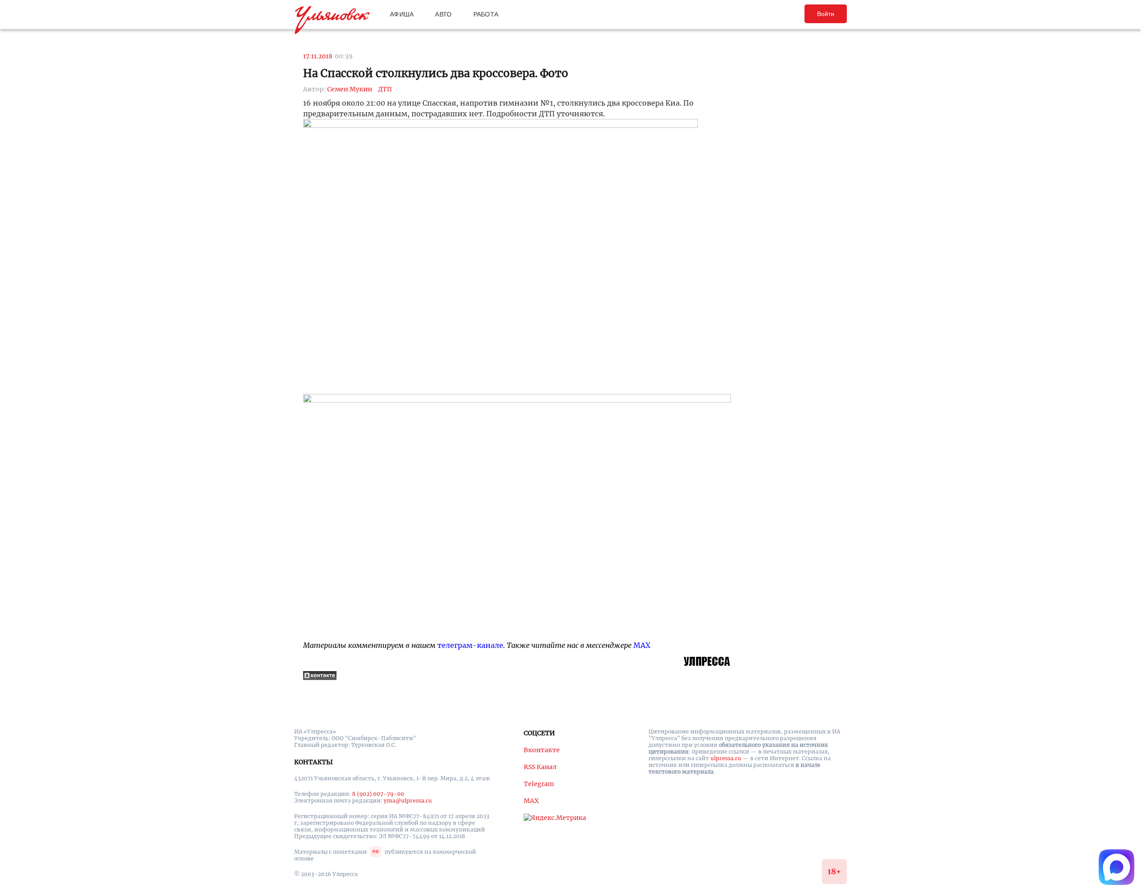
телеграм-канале (470, 645)
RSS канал (540, 767)
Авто (443, 14)
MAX (641, 645)
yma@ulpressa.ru (408, 800)
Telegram (539, 784)
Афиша (402, 14)
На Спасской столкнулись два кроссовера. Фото (435, 73)
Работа (486, 14)
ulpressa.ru (725, 758)
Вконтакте (542, 750)
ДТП (385, 89)
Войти (825, 13)
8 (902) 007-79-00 (378, 794)
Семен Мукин (349, 89)
